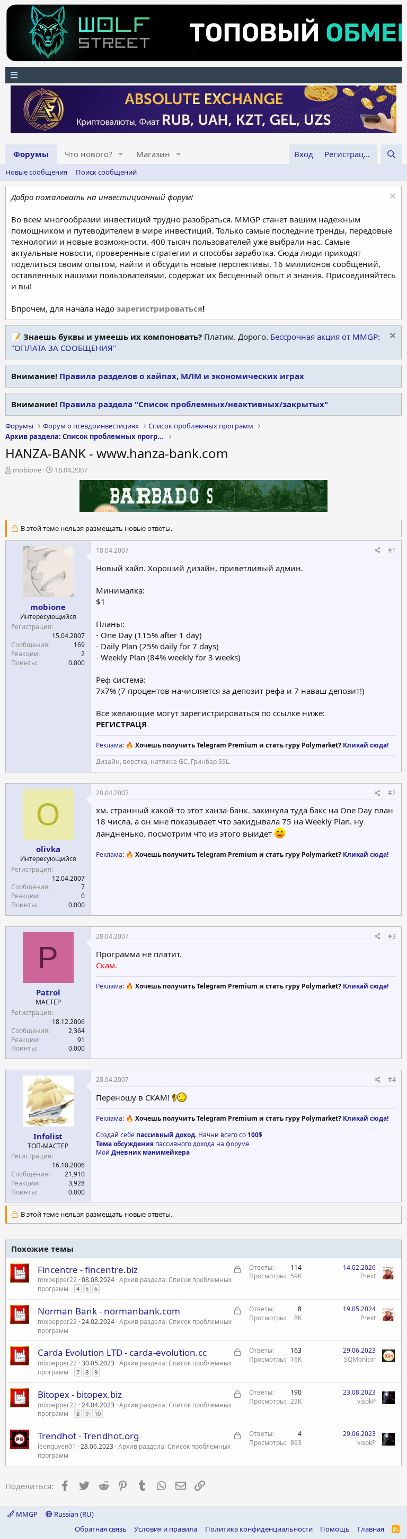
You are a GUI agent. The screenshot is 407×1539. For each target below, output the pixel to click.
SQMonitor (360, 1359)
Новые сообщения (36, 172)
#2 (392, 792)
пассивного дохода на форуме (173, 1143)
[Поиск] (391, 154)
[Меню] (203, 75)
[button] (120, 154)
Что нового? (88, 154)
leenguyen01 (57, 1446)
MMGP (26, 1514)
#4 (392, 1079)
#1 (392, 550)
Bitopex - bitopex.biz (80, 1394)
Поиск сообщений (106, 172)
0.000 (76, 662)
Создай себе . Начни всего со (179, 1134)
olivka (48, 849)
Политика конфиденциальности (259, 1529)
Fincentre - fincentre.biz (88, 1269)
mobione (27, 470)
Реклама (109, 745)
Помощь (335, 1529)
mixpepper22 (57, 1279)
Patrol (48, 992)
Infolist (48, 1136)
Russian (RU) (73, 1514)
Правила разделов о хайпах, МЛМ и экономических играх (181, 376)
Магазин (153, 154)
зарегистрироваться (159, 308)
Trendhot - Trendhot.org (88, 1436)
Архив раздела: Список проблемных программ (135, 1284)
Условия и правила (165, 1529)
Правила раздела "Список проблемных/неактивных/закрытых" (193, 404)
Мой (143, 1152)
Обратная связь (101, 1529)
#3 (392, 936)
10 (97, 1413)
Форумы (31, 154)
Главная (371, 1529)
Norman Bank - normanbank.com (109, 1311)
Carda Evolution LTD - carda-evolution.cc (122, 1352)
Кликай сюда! (365, 745)
